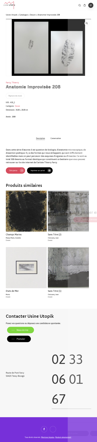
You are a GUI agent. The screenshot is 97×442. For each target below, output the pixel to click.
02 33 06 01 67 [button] (67, 375)
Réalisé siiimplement (63, 437)
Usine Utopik (11, 15)
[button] (90, 5)
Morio (8, 294)
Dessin (33, 15)
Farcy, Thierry (12, 82)
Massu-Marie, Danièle (13, 238)
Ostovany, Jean (53, 238)
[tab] (40, 138)
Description (40, 138)
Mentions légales (47, 437)
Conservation (56, 138)
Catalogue (23, 15)
